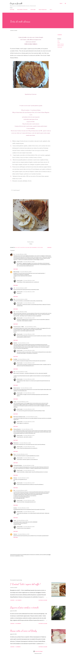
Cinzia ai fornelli (16, 3)
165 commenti (18, 600)
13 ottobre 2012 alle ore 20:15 (28, 526)
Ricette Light (33, 9)
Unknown (15, 477)
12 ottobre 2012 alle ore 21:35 (22, 454)
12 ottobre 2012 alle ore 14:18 (26, 387)
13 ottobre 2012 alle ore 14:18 (23, 507)
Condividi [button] (59, 34)
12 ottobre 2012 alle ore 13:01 (28, 302)
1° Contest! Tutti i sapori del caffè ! (25, 584)
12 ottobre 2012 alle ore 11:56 (23, 342)
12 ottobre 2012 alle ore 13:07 (28, 362)
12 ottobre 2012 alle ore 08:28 (28, 261)
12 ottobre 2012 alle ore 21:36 (28, 421)
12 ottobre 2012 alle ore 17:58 (27, 429)
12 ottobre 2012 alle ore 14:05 (21, 371)
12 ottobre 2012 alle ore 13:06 (28, 350)
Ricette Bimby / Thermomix (22, 9)
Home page (12, 9)
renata (15, 520)
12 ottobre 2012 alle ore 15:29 (22, 401)
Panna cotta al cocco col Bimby (23, 630)
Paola (15, 454)
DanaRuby (15, 359)
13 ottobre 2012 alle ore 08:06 (28, 500)
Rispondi (16, 269)
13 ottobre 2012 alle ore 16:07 (28, 511)
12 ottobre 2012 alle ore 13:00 (28, 280)
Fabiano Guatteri (17, 387)
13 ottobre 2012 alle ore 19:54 (22, 520)
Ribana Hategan (16, 271)
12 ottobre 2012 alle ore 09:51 (30, 326)
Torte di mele (59, 47)
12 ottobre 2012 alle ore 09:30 (21, 311)
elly (14, 311)
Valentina (15, 342)
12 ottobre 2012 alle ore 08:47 (21, 287)
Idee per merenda (60, 45)
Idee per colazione (60, 44)
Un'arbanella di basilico (18, 465)
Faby (14, 299)
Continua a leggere (42, 600)
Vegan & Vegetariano (43, 9)
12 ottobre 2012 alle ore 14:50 (28, 392)
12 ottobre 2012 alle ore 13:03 (28, 317)
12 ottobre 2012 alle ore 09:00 (21, 299)
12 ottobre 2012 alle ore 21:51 (28, 470)
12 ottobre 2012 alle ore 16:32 (31, 416)
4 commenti (18, 646)
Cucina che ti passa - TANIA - (19, 326)
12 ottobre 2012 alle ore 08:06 (21, 254)
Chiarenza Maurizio (17, 429)
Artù (14, 371)
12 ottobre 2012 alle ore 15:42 (28, 409)
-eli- (14, 287)
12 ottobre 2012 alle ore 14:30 (28, 379)
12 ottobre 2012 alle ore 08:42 (25, 271)
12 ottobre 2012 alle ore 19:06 (25, 442)
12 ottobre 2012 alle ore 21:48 (28, 465)
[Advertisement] (29, 565)
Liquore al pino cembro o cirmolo (24, 607)
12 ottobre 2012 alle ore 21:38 (28, 446)
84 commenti (18, 623)
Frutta (58, 42)
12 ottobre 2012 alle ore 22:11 (23, 477)
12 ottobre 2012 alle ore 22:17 (28, 482)
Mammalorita (16, 442)
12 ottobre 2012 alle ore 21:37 (28, 435)
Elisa (14, 490)
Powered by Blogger (39, 651)
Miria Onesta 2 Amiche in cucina (19, 416)
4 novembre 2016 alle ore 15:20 (23, 534)
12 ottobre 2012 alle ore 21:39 (28, 457)
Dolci (58, 40)
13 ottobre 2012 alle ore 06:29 (21, 490)
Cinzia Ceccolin (19, 261)
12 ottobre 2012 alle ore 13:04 (28, 334)
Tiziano (15, 401)
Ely (14, 254)
